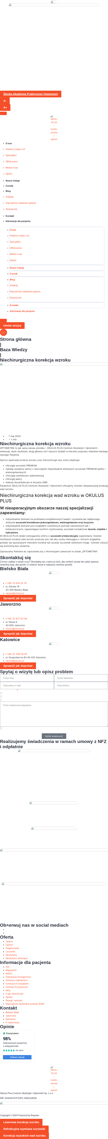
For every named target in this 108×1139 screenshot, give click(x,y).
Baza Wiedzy (13, 349)
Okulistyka (8, 696)
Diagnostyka (9, 700)
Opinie (9, 174)
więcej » (69, 732)
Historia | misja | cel (15, 149)
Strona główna (15, 339)
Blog (8, 191)
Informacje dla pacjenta (18, 221)
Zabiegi (6, 693)
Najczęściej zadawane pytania (21, 203)
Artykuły (10, 197)
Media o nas (12, 167)
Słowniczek (11, 209)
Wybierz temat (8, 690)
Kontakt (10, 216)
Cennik (9, 186)
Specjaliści (11, 155)
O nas (9, 143)
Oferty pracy (12, 161)
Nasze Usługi (13, 181)
